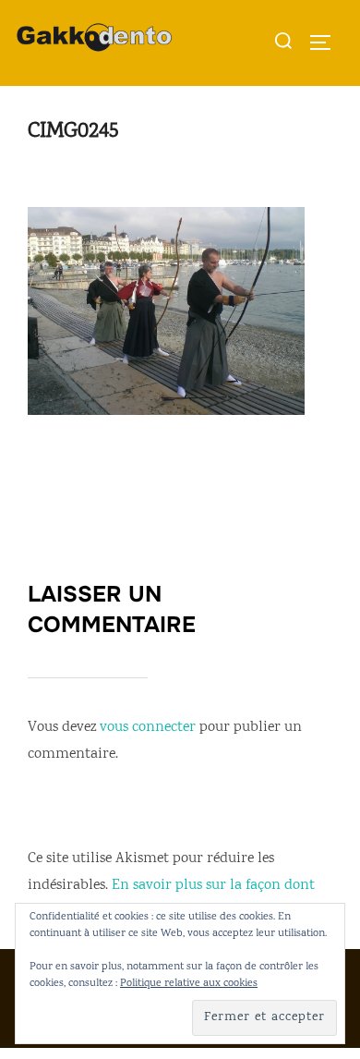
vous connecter (148, 727)
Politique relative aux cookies (189, 984)
